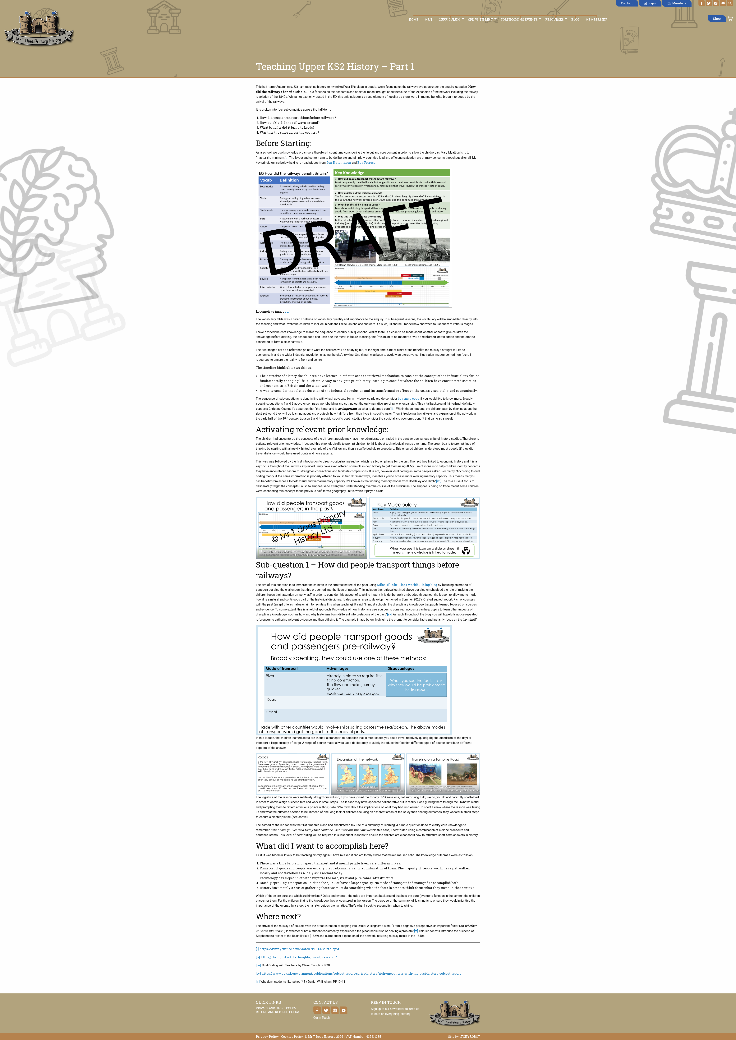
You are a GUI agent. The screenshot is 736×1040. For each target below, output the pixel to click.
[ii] (393, 409)
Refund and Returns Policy (278, 1012)
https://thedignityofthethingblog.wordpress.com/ (299, 957)
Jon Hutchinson (338, 162)
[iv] (389, 614)
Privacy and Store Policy (276, 1008)
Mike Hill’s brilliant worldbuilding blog (407, 585)
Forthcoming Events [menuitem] (519, 19)
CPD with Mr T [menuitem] (480, 19)
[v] (416, 931)
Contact (627, 3)
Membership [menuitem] (596, 19)
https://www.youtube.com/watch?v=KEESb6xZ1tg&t (299, 949)
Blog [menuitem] (575, 19)
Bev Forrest (366, 162)
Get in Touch (321, 1017)
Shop (717, 18)
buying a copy (409, 398)
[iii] (438, 481)
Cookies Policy (292, 1036)
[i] (287, 157)
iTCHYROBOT (470, 1036)
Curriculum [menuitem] (449, 19)
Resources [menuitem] (554, 19)
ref (287, 311)
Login (651, 3)
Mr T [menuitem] (429, 19)
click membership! (317, 554)
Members (678, 3)
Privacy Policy (267, 1036)
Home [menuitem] (413, 19)
